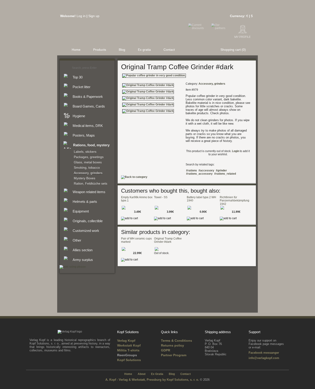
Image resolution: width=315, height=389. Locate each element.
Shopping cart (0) (233, 49)
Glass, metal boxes (88, 162)
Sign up (93, 16)
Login (235, 151)
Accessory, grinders (88, 173)
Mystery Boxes (84, 178)
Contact (169, 49)
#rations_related (225, 173)
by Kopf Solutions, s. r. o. (181, 379)
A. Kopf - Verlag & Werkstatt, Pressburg (133, 379)
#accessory (206, 170)
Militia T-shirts (128, 350)
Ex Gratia (157, 374)
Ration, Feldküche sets (90, 183)
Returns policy (172, 345)
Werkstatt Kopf (129, 345)
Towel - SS (160, 197)
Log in (81, 16)
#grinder (221, 170)
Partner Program (173, 355)
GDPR (165, 350)
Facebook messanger (264, 352)
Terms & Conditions (176, 340)
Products (99, 49)
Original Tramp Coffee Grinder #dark (168, 240)
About (142, 374)
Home (76, 49)
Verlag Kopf (126, 340)
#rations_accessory (199, 173)
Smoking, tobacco (87, 167)
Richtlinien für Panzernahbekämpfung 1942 (234, 201)
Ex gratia (144, 49)
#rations (191, 170)
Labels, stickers (85, 151)
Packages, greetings (89, 157)
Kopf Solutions (129, 360)
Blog (122, 49)
